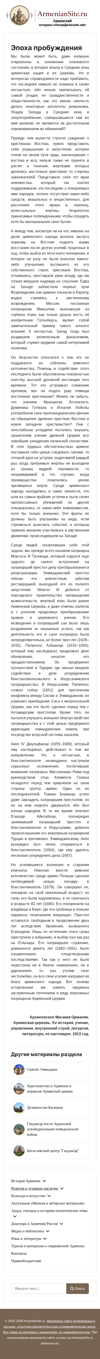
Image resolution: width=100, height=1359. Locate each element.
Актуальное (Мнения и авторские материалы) (48, 1203)
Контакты (19, 1253)
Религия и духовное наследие (34, 1188)
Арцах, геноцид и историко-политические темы (49, 1211)
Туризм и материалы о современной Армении (47, 1246)
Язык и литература (26, 1239)
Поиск (80, 1289)
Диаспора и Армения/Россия (34, 1224)
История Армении (25, 1181)
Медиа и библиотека (27, 1231)
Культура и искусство (28, 1196)
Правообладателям (26, 1261)
